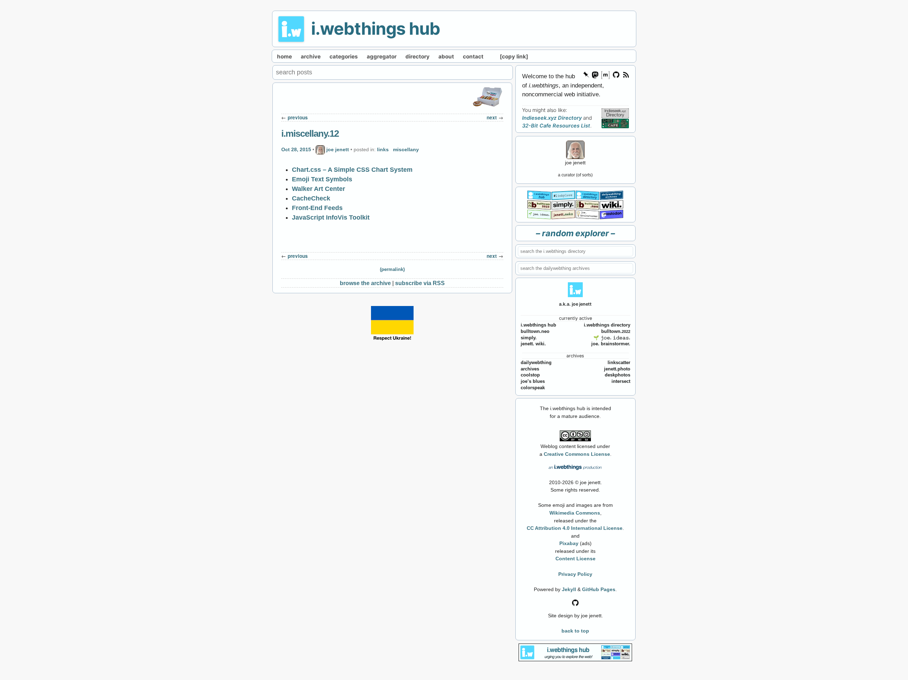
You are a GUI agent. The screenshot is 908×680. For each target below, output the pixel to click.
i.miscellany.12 (310, 133)
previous (298, 117)
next (492, 117)
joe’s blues (533, 381)
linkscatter (619, 362)
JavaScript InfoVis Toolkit (331, 217)
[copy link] (514, 56)
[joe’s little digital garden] (539, 213)
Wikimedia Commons (574, 513)
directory (417, 56)
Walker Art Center (318, 188)
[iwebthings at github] (575, 602)
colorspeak (533, 387)
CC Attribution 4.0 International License (574, 528)
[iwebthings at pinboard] (586, 74)
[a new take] (539, 204)
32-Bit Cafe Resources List (556, 126)
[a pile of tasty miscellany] (611, 204)
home (284, 56)
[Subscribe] (625, 74)
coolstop (530, 375)
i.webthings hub (375, 28)
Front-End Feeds (317, 207)
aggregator (382, 56)
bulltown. (615, 331)
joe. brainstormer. (610, 343)
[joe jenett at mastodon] (611, 213)
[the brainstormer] (587, 213)
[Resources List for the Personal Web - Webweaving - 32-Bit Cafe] (615, 123)
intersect (620, 381)
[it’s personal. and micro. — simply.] (563, 204)
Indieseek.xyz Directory (552, 118)
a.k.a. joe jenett (575, 304)
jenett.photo (617, 369)
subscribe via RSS (420, 283)
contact (473, 56)
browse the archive (365, 283)
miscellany (406, 149)
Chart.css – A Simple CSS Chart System (352, 169)
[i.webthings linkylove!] (563, 194)
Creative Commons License (577, 454)
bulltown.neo (535, 331)
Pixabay (568, 543)
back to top (575, 631)
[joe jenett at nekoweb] (563, 213)
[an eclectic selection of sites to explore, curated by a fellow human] (587, 194)
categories (344, 56)
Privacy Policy (575, 574)
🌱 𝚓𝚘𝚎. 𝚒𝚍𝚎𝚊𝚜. (611, 337)
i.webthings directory (607, 325)
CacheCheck (311, 198)
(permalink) (392, 269)
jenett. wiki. (533, 343)
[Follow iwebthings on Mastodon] (594, 74)
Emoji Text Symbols (322, 179)
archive (311, 56)
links (383, 149)
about (446, 56)
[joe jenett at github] (616, 74)
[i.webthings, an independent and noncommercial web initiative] (539, 194)
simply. (529, 337)
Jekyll (569, 589)
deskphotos (617, 375)
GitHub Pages (598, 589)
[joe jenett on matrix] (605, 74)
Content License (575, 558)
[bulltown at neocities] (587, 204)
